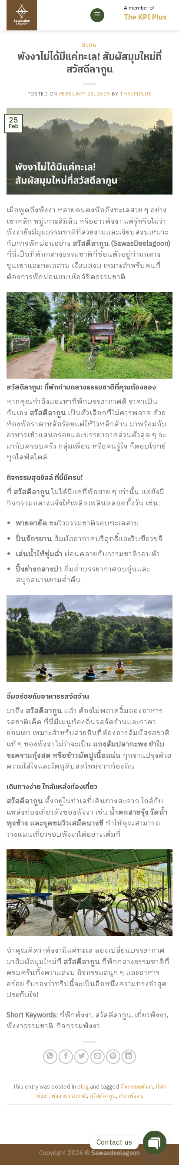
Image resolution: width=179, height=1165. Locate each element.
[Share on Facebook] (66, 1056)
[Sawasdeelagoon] (36, 15)
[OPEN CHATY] (154, 1142)
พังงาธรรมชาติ (69, 1096)
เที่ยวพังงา (130, 1096)
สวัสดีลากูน (103, 1096)
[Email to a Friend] (97, 1056)
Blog (89, 46)
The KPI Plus (145, 17)
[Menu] (97, 15)
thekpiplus (136, 94)
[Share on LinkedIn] (129, 1056)
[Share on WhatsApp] (50, 1056)
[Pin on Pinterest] (113, 1056)
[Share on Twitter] (81, 1056)
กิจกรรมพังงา (136, 1087)
